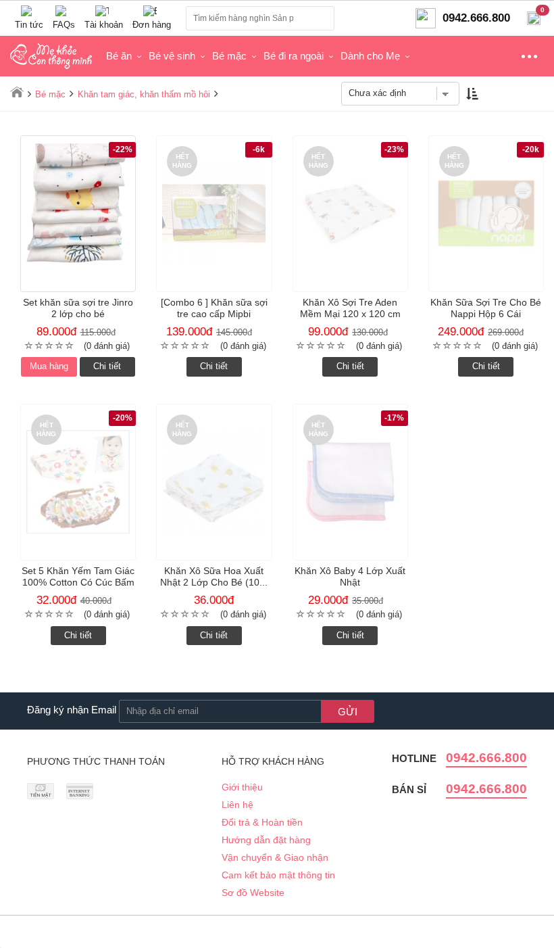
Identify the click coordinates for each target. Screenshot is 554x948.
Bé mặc (229, 56)
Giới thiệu (242, 787)
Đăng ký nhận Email (71, 709)
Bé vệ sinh (172, 56)
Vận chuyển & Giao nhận (275, 857)
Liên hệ (237, 804)
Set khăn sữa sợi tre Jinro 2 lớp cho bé (78, 308)
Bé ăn (119, 56)
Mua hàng (49, 366)
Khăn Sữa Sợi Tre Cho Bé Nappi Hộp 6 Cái (485, 308)
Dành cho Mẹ (370, 56)
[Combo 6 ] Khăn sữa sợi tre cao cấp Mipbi (214, 308)
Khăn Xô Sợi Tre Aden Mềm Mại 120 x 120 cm (350, 308)
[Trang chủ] (17, 92)
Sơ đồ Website (253, 892)
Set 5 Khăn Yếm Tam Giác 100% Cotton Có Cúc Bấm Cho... (78, 582)
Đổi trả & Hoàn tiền (262, 822)
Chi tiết (107, 366)
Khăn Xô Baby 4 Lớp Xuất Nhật (350, 576)
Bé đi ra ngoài (293, 56)
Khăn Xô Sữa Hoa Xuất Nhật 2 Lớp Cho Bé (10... (214, 576)
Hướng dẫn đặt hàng (266, 839)
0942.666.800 (486, 758)
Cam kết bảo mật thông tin (278, 875)
